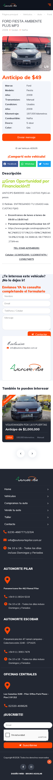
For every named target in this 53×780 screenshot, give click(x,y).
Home (7, 489)
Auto (39, 14)
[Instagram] (31, 767)
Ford (49, 14)
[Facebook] (23, 767)
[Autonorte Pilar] (9, 5)
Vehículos (27, 14)
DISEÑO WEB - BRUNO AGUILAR (26, 774)
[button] (26, 137)
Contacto (9, 524)
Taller (7, 517)
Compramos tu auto (16, 503)
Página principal (10, 14)
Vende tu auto (12, 510)
